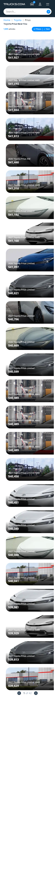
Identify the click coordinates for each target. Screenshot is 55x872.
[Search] (48, 11)
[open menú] (47, 4)
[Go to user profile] (40, 4)
